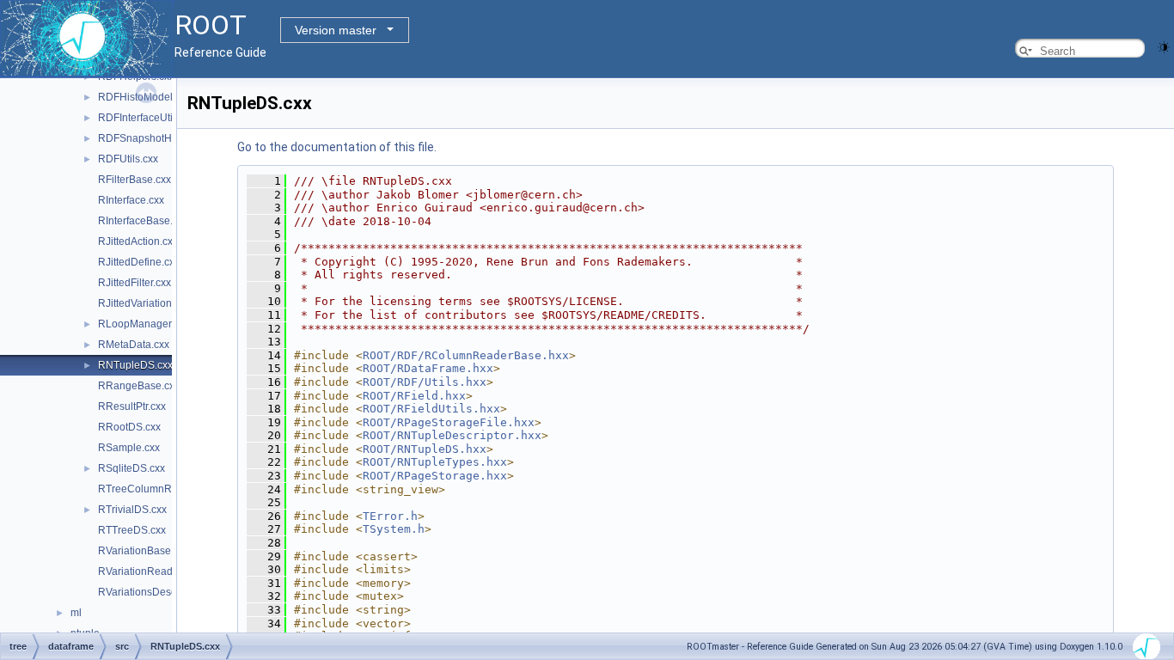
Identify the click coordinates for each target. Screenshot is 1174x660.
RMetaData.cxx (133, 345)
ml (76, 613)
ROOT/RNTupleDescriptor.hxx (452, 435)
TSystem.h (394, 528)
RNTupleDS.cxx (135, 365)
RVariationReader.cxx (148, 571)
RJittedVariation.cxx (144, 303)
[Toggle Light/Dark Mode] (1164, 46)
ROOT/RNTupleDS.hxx (424, 449)
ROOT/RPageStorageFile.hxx (449, 422)
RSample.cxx (129, 448)
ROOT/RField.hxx (414, 395)
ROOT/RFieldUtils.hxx (431, 408)
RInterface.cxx (131, 200)
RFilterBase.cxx (134, 180)
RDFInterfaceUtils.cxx (148, 118)
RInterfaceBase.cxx (143, 221)
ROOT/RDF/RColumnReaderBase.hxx (466, 355)
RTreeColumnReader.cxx (157, 489)
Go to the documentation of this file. (337, 147)
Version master (335, 30)
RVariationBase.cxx (143, 551)
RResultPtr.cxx (132, 406)
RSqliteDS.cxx (131, 468)
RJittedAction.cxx (138, 241)
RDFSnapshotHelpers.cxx (158, 138)
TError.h (390, 516)
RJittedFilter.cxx (134, 283)
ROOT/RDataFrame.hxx (428, 368)
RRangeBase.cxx (139, 386)
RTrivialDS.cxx (132, 510)
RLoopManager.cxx (143, 324)
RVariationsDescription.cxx (160, 592)
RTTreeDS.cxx (132, 530)
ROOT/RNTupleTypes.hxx (435, 461)
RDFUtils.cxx (128, 159)
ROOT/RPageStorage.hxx (435, 475)
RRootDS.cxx (129, 427)
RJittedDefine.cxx (139, 262)
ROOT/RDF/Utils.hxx (424, 382)
